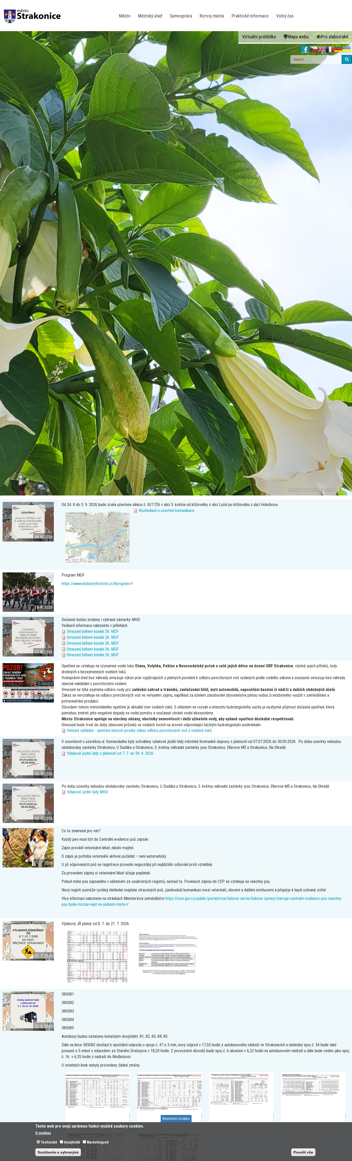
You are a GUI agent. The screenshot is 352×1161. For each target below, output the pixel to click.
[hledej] (347, 59)
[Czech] (313, 49)
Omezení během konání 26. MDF (93, 631)
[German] (338, 49)
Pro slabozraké (334, 36)
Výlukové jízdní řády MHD (87, 792)
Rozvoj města (212, 16)
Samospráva (181, 16)
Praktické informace (250, 16)
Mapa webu (298, 36)
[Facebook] (305, 49)
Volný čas (285, 16)
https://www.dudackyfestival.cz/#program (97, 583)
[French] (330, 49)
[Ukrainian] (346, 49)
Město (124, 16)
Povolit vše (303, 1152)
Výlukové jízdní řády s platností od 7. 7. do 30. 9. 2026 (110, 753)
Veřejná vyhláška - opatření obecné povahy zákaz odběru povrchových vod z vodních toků (139, 730)
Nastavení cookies (176, 1118)
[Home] (34, 12)
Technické (49, 1142)
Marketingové (98, 1142)
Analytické (72, 1142)
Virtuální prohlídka (259, 36)
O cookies (43, 1133)
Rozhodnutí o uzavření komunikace (166, 510)
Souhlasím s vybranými (58, 1152)
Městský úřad (150, 16)
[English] (322, 49)
